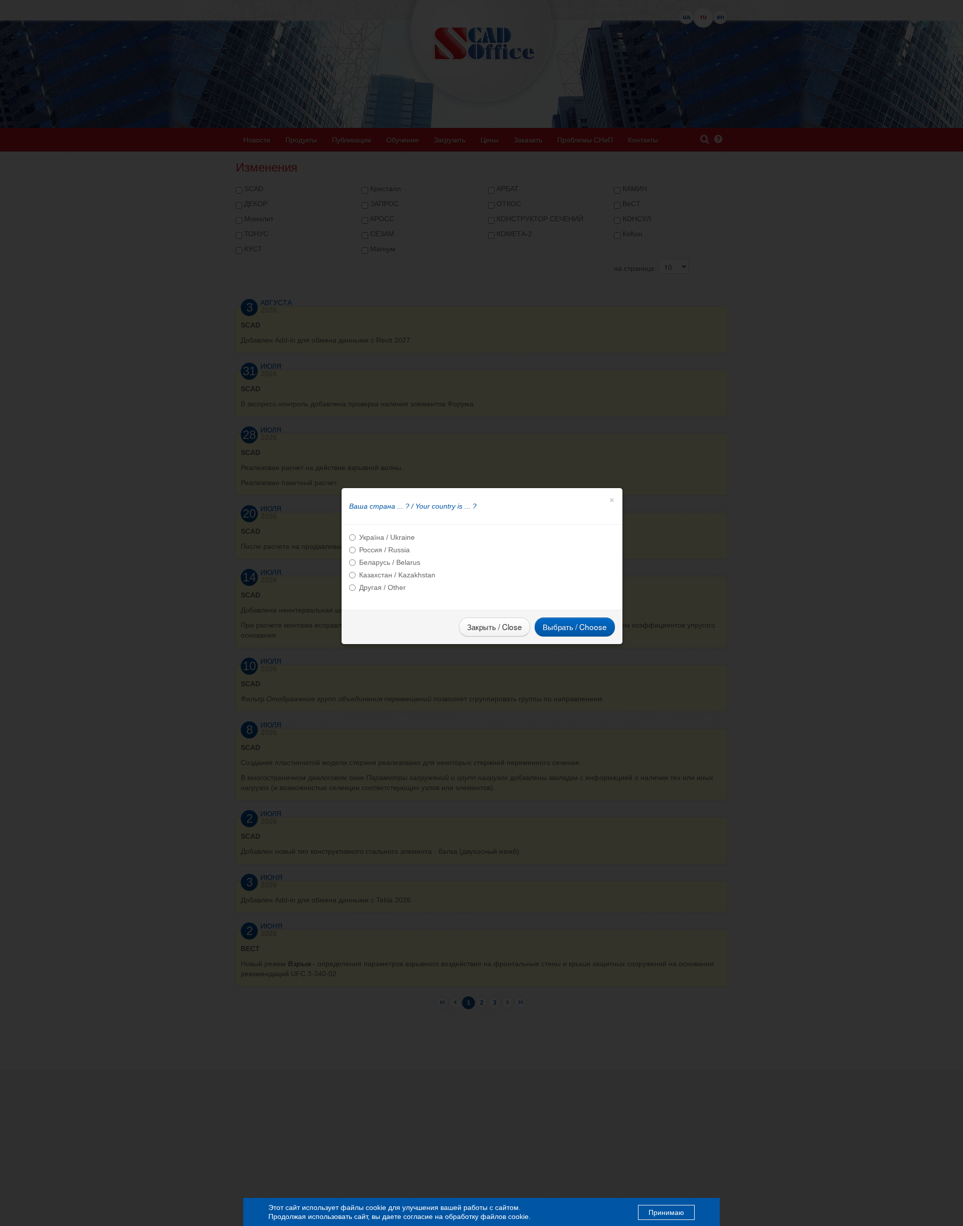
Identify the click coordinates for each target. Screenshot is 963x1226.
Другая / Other (382, 587)
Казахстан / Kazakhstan (397, 575)
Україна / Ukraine (387, 537)
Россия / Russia (384, 550)
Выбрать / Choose (575, 626)
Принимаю (666, 1212)
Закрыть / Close (494, 626)
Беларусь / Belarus (389, 562)
